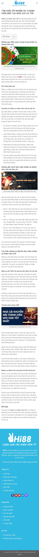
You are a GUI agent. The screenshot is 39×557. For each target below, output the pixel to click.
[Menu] (2, 3)
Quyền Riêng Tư (8, 480)
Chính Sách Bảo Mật (10, 477)
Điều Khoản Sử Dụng (10, 484)
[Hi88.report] (19, 3)
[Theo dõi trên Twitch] (26, 495)
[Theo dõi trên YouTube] (19, 495)
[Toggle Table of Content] (13, 36)
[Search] (37, 3)
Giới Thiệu (6, 474)
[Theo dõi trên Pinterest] (16, 495)
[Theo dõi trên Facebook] (12, 495)
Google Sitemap (8, 490)
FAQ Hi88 (6, 487)
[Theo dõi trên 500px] (23, 495)
